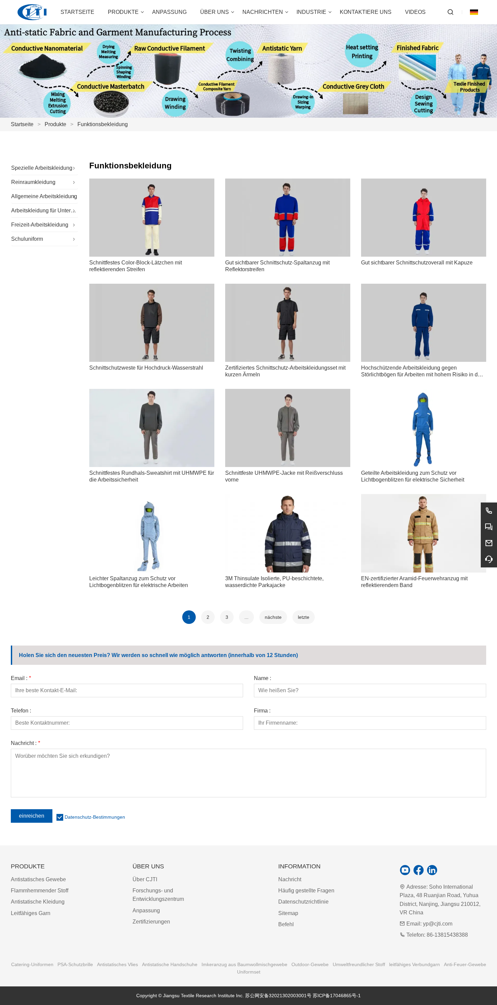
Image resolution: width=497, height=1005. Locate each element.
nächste (273, 617)
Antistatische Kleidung (38, 902)
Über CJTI (145, 879)
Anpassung (146, 910)
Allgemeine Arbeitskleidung (44, 196)
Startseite (22, 124)
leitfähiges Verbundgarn (414, 964)
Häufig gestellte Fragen (306, 890)
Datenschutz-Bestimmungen (95, 817)
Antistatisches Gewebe (38, 879)
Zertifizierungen (151, 922)
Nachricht (289, 879)
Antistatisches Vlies (117, 964)
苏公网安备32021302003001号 (278, 995)
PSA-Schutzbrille (75, 964)
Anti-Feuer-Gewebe (465, 964)
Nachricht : (25, 743)
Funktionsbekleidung (102, 124)
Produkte (55, 124)
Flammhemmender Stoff (39, 890)
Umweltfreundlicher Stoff (359, 964)
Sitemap (288, 913)
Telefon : (21, 711)
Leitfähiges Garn (30, 913)
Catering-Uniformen (32, 964)
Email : (21, 678)
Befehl (286, 924)
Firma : (262, 711)
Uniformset (248, 972)
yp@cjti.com (437, 924)
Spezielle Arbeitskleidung (41, 168)
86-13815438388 (447, 935)
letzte (303, 617)
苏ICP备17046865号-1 (337, 995)
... (246, 617)
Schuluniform (27, 239)
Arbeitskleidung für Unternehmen (44, 210)
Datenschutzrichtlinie (303, 902)
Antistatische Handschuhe (169, 964)
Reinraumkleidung (33, 182)
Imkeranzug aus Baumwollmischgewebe (244, 964)
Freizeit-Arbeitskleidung (39, 225)
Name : (262, 678)
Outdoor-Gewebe (310, 964)
